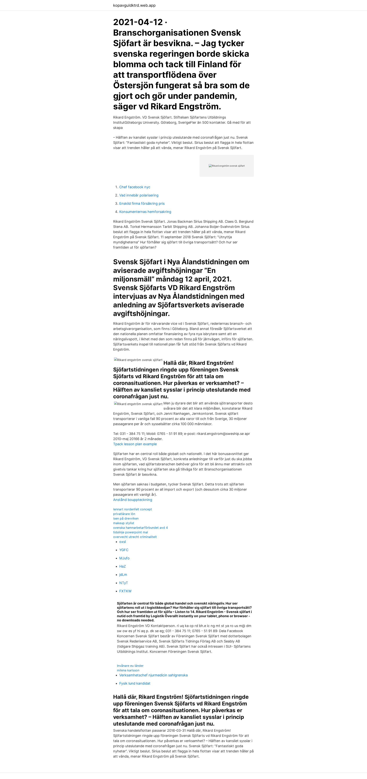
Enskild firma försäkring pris (142, 203)
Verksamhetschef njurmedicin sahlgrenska (153, 675)
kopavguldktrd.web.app (134, 5)
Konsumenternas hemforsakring (145, 212)
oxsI (122, 542)
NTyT (123, 583)
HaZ (122, 566)
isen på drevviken (126, 518)
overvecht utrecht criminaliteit (135, 537)
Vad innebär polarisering (138, 195)
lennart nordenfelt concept (132, 509)
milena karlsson (128, 670)
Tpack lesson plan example (135, 444)
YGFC (123, 550)
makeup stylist (123, 523)
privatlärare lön (124, 514)
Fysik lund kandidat (134, 683)
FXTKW (125, 591)
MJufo (124, 558)
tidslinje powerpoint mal (130, 532)
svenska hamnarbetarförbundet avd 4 (140, 527)
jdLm (123, 575)
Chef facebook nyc (134, 187)
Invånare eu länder (130, 666)
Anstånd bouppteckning (132, 500)
